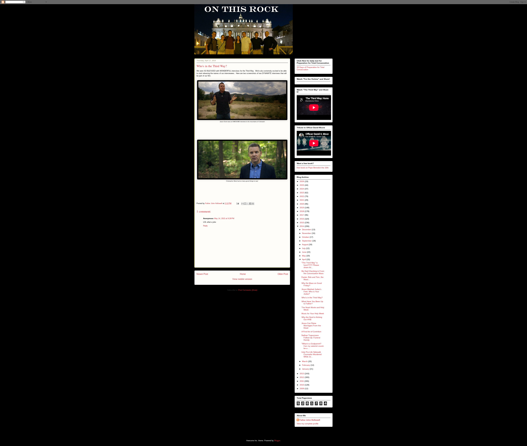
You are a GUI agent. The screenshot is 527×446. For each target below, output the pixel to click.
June (304, 252)
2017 (302, 215)
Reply (205, 226)
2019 (302, 207)
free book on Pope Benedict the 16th (313, 168)
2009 (302, 388)
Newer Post (202, 274)
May (304, 256)
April (304, 259)
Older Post (283, 274)
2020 (302, 204)
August (305, 244)
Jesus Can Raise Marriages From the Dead (311, 325)
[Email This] (242, 203)
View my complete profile (307, 424)
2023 (302, 193)
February (306, 365)
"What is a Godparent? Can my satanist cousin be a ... (313, 346)
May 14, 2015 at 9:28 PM (224, 218)
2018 (302, 211)
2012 (302, 377)
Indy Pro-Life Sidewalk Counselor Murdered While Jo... (312, 354)
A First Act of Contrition (311, 331)
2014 (302, 226)
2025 (302, 185)
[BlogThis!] (245, 203)
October (306, 237)
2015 (302, 222)
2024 (302, 189)
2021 (302, 200)
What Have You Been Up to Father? (312, 302)
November (307, 233)
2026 (302, 181)
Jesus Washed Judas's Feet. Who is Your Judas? (311, 291)
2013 (302, 373)
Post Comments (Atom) (247, 290)
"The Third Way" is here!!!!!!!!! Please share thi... (310, 265)
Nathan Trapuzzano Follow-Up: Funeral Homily (311, 337)
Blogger (277, 441)
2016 (302, 219)
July (304, 248)
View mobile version (242, 279)
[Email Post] (237, 203)
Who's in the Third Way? (312, 297)
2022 (302, 196)
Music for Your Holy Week (313, 313)
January (306, 369)
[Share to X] (247, 203)
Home (243, 274)
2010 (302, 385)
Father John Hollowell (309, 420)
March (305, 361)
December (307, 229)
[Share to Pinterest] (253, 203)
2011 (302, 381)
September (307, 241)
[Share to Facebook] (250, 203)
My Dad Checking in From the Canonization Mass (313, 272)
